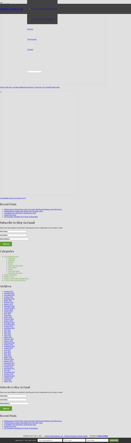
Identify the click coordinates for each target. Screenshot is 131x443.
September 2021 (9, 299)
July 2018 (7, 350)
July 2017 (7, 370)
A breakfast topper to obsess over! (12, 198)
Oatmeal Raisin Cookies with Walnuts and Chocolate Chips (23, 211)
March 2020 (8, 317)
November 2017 (9, 365)
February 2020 (9, 319)
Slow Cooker (12, 267)
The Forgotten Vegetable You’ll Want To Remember (21, 217)
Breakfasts (11, 260)
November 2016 (9, 372)
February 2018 (9, 359)
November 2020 (9, 308)
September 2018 (9, 346)
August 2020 (8, 311)
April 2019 (7, 335)
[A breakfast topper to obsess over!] (39, 194)
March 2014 (8, 381)
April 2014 (7, 379)
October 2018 (8, 344)
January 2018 (8, 361)
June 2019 (7, 332)
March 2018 (8, 357)
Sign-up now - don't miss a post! (25, 440)
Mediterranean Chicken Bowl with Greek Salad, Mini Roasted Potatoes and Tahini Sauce (33, 209)
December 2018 (9, 343)
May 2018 (7, 354)
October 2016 (8, 374)
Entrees (10, 264)
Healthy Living (9, 276)
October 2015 (8, 377)
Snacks (10, 269)
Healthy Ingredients (10, 275)
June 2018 (7, 352)
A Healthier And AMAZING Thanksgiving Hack (20, 213)
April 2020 (7, 315)
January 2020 (8, 321)
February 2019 (9, 339)
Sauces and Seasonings (15, 265)
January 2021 (8, 304)
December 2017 (9, 363)
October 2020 (8, 310)
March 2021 (8, 300)
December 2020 (9, 306)
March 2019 (8, 337)
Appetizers (11, 258)
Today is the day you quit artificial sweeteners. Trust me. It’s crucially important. (30, 87)
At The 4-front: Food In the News (15, 280)
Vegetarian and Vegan (15, 273)
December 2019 (9, 322)
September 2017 (9, 368)
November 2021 (9, 295)
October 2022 (8, 291)
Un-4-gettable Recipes (11, 256)
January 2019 (8, 341)
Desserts (11, 262)
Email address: (5, 239)
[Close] (24, 82)
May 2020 (7, 313)
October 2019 (8, 326)
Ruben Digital (103, 436)
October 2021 (8, 297)
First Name (3, 231)
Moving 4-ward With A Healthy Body (16, 278)
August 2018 (8, 348)
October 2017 (8, 366)
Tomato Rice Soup (10, 215)
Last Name (3, 235)
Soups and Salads (14, 271)
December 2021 (9, 293)
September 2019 (9, 328)
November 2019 (9, 324)
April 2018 (7, 355)
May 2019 (7, 333)
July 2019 (7, 330)
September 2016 (9, 376)
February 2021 (9, 302)
